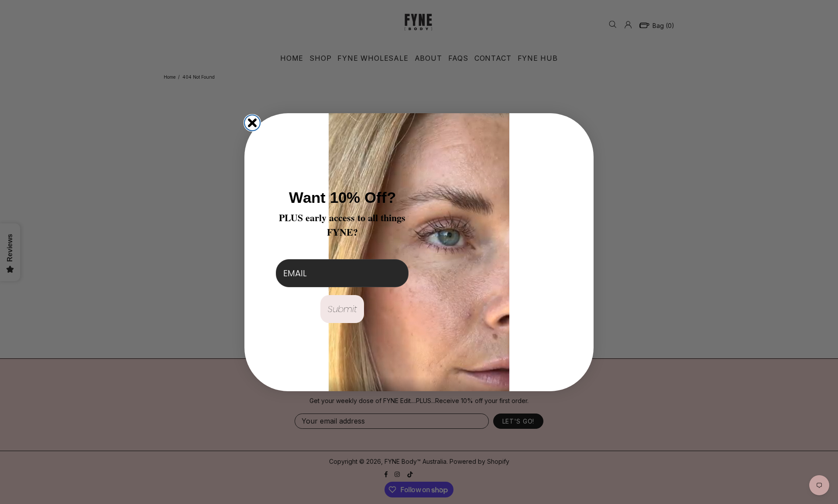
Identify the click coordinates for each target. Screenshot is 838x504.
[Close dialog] (252, 123)
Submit (342, 309)
